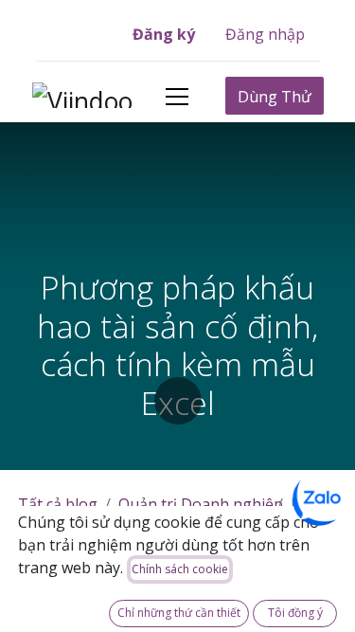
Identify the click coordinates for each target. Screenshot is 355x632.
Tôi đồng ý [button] (295, 613)
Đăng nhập (265, 34)
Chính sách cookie (180, 569)
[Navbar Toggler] (177, 96)
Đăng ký (164, 34)
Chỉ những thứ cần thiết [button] (178, 613)
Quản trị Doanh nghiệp (200, 504)
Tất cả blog (58, 504)
